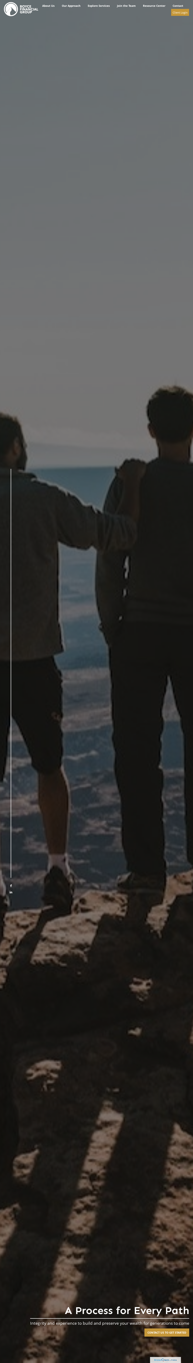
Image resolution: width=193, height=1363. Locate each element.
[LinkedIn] (11, 892)
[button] (48, 5)
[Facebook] (11, 886)
